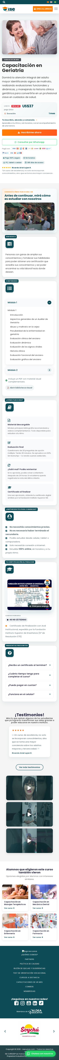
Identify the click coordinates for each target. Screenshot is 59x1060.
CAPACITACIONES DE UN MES (29, 982)
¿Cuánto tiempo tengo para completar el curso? (23, 675)
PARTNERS (29, 959)
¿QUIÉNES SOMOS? (29, 954)
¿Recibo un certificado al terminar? (27, 665)
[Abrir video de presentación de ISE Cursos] (29, 216)
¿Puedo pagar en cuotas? (22, 685)
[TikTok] (41, 1003)
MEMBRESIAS (29, 991)
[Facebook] (16, 1003)
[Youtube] (29, 1003)
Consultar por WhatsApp (31, 142)
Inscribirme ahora (31, 132)
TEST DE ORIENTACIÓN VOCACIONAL (29, 973)
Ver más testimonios (29, 767)
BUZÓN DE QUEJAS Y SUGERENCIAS (29, 968)
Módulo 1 (12, 302)
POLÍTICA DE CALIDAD (29, 964)
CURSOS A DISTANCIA (29, 977)
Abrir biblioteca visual (21, 387)
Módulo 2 (12, 370)
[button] (43, 9)
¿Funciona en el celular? (21, 694)
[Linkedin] (35, 1003)
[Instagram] (22, 1003)
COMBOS (29, 986)
